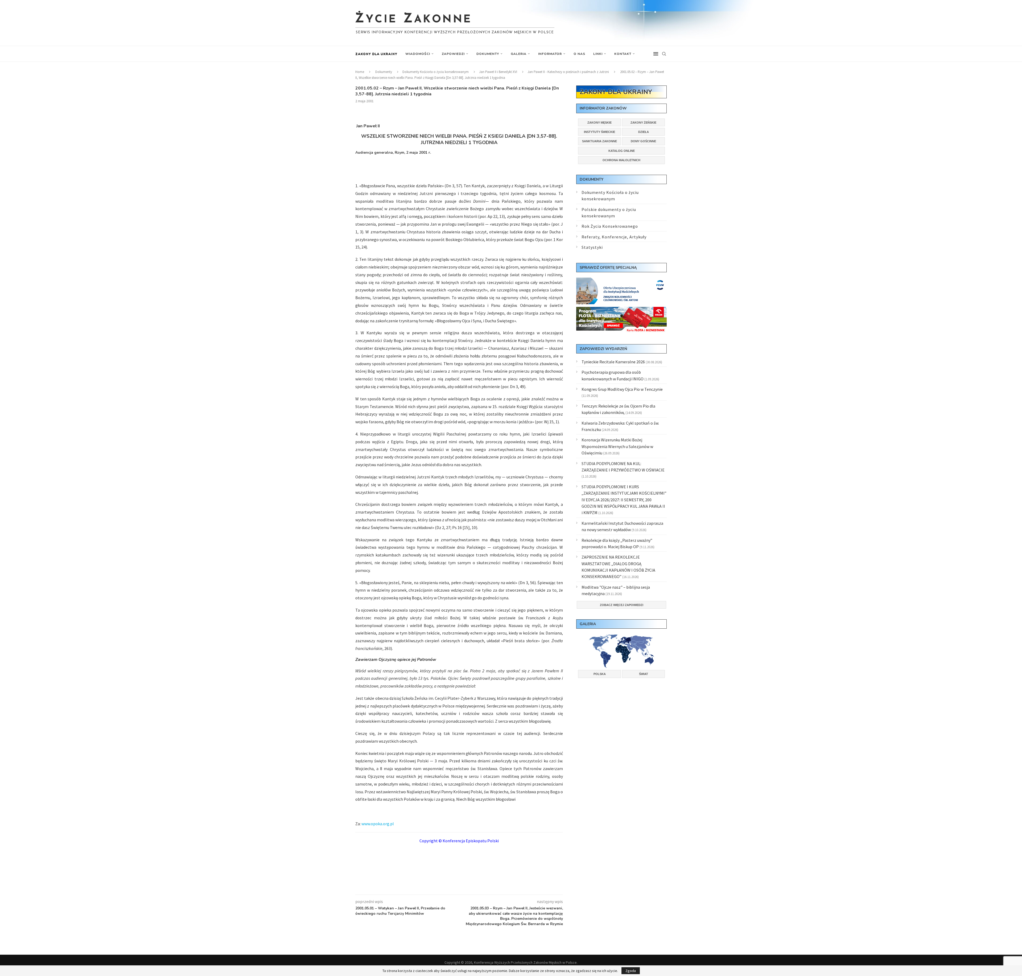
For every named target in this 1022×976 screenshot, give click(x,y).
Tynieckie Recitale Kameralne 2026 (613, 361)
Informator (550, 54)
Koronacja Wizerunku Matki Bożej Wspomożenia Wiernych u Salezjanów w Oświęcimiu (617, 446)
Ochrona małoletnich (621, 160)
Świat (643, 674)
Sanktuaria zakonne (599, 141)
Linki (598, 54)
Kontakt (622, 54)
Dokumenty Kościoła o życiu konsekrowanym (435, 72)
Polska (600, 674)
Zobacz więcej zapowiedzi (621, 605)
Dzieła (643, 131)
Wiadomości (417, 54)
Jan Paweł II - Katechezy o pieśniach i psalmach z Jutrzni (568, 72)
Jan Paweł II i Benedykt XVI (498, 72)
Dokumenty (487, 54)
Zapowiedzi (453, 54)
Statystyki (592, 247)
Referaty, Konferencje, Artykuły (614, 236)
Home (359, 72)
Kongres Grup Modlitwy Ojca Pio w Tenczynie (622, 389)
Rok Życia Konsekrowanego (610, 226)
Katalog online (621, 150)
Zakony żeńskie (643, 122)
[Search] (664, 54)
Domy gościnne (643, 141)
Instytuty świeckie (599, 131)
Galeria (518, 54)
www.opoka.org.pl (377, 823)
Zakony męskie (599, 122)
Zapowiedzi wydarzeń (603, 348)
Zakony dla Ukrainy (376, 54)
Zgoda (630, 970)
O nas (579, 54)
